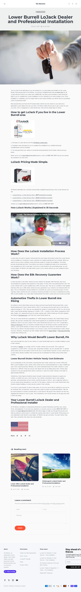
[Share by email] (29, 435)
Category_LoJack (40, 11)
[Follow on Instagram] (13, 580)
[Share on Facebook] (17, 435)
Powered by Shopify (20, 586)
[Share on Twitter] (21, 435)
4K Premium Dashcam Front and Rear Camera (49, 564)
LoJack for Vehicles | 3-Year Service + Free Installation (48, 554)
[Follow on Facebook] (5, 580)
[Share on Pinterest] (25, 435)
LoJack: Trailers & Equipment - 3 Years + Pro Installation (49, 569)
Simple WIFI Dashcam (46, 573)
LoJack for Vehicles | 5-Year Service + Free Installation (48, 559)
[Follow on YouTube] (17, 580)
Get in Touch (23, 556)
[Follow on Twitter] (9, 580)
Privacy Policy (46, 503)
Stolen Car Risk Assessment (28, 553)
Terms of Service (56, 503)
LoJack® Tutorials (25, 559)
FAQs (21, 562)
